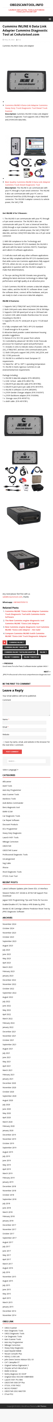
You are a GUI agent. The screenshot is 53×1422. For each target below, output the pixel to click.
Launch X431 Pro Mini (14, 1379)
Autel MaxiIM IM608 (13, 1351)
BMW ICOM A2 (11, 1371)
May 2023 (7, 958)
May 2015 (7, 1293)
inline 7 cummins (12, 657)
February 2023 (9, 971)
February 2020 (9, 1126)
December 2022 (9, 980)
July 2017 (6, 1246)
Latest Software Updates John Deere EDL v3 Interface (25, 888)
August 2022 (8, 997)
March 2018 (7, 1212)
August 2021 (8, 1048)
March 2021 (7, 1070)
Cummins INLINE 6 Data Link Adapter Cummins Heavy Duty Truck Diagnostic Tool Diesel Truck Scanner (26, 108)
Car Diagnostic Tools (11, 816)
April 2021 (7, 1066)
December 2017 (9, 1225)
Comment (7, 700)
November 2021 (9, 1036)
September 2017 (9, 1238)
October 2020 (8, 1091)
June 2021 (7, 1057)
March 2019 (7, 1173)
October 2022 (8, 988)
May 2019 (7, 1165)
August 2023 (8, 945)
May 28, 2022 (10, 39)
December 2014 (9, 1311)
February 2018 (9, 1216)
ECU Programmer (10, 829)
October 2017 (8, 1233)
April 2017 (7, 1259)
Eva (19, 39)
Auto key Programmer (12, 790)
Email (5, 727)
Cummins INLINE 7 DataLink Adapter (20, 652)
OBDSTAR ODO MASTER (15, 1391)
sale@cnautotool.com (12, 597)
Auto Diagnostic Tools (14, 1330)
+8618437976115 (20, 602)
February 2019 (9, 1177)
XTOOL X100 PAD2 (12, 1385)
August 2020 (8, 1100)
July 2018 (6, 1203)
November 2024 (9, 924)
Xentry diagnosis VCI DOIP (15, 1374)
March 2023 (7, 967)
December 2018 (9, 1186)
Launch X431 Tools (11, 837)
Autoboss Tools (9, 798)
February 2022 (9, 1023)
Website (6, 734)
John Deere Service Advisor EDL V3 (19, 1359)
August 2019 (8, 1152)
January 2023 (8, 975)
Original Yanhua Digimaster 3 (17, 1365)
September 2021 (9, 1044)
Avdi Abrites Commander (13, 803)
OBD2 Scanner (11, 1328)
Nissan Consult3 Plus (13, 1353)
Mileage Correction (10, 841)
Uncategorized (9, 859)
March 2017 (7, 1263)
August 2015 (8, 1281)
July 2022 (6, 1001)
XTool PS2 (9, 1394)
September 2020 (9, 1096)
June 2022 (7, 1005)
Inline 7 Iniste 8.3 (31, 657)
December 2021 (9, 1031)
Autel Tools (7, 786)
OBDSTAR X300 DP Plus (15, 1382)
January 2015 (8, 1306)
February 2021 (9, 1074)
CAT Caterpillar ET (12, 1362)
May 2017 (7, 1255)
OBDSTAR (7, 846)
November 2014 (9, 1315)
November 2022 (9, 984)
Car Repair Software (11, 820)
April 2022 (7, 1014)
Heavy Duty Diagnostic (12, 833)
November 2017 (9, 1229)
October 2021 (8, 1040)
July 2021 (6, 1053)
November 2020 (9, 1087)
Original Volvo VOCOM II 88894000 (19, 1377)
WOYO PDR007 (11, 1388)
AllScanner (7, 781)
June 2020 (7, 1109)
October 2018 (8, 1195)
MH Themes (42, 1406)
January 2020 (8, 1130)
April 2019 (7, 1169)
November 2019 (9, 1139)
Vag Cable (7, 863)
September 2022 (9, 993)
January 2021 (8, 1079)
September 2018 (9, 1199)
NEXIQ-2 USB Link (12, 1356)
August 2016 (8, 1268)
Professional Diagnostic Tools (15, 854)
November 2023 (9, 932)
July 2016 (6, 1272)
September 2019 (9, 1147)
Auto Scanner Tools (11, 794)
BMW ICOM (7, 811)
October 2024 (8, 928)
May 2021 (7, 1061)
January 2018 (8, 1220)
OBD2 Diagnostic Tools (14, 1333)
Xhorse (5, 867)
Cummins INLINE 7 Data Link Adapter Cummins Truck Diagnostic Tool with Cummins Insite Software (26, 614)
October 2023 (8, 937)
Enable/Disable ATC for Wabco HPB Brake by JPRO (24, 904)
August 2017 (8, 1242)
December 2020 (9, 1083)
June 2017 (7, 1251)
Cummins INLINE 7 (16, 642)
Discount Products (10, 824)
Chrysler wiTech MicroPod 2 (16, 1368)
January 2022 (8, 1027)
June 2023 (7, 954)
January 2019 (8, 1182)
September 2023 (9, 941)
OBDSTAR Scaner (10, 850)
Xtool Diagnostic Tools (12, 872)
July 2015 (6, 1285)
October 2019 (8, 1143)
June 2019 (7, 1160)
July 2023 (6, 950)
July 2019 (6, 1156)
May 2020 (7, 1113)
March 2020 (7, 1122)
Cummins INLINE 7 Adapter (16, 647)
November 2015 (9, 1276)
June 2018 (7, 1208)
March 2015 (7, 1302)
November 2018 (9, 1190)
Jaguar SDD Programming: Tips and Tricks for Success (25, 900)
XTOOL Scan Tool (10, 876)
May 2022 (7, 1010)
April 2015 (7, 1298)
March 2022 (7, 1018)
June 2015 (7, 1289)
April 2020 (7, 1117)
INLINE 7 (43, 652)
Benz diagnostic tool (11, 807)
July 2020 (6, 1104)
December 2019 (9, 1134)
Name (5, 719)
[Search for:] (26, 761)
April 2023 (7, 962)
